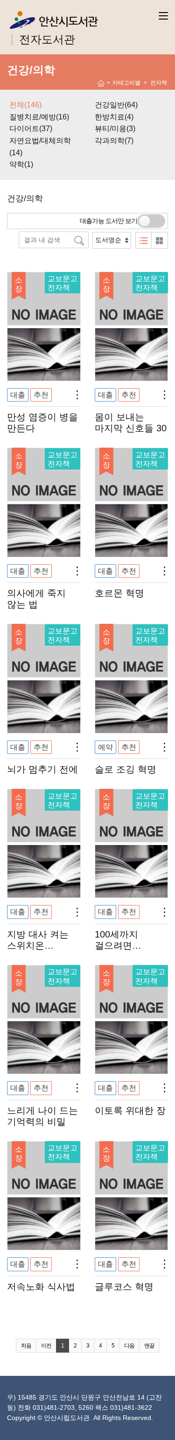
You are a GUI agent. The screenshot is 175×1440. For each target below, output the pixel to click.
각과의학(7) (114, 141)
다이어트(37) (30, 128)
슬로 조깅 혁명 (125, 769)
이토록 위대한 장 (130, 1110)
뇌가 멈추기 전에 (42, 769)
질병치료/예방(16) (39, 117)
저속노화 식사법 (41, 1286)
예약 (105, 747)
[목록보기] (143, 240)
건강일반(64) (116, 105)
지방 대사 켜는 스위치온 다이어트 (38, 945)
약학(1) (21, 164)
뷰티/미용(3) (115, 128)
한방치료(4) (114, 117)
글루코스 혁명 (124, 1286)
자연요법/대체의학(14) (40, 147)
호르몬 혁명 (119, 593)
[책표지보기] (159, 240)
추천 (41, 395)
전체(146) (25, 105)
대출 (17, 395)
